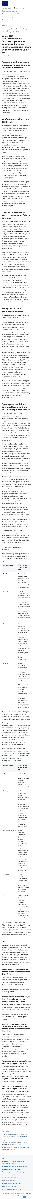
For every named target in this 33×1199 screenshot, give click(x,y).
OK (24, 1197)
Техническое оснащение (9, 1186)
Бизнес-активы (19, 8)
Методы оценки (7, 8)
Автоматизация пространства (11, 1189)
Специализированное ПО (10, 14)
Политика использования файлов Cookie (15, 1166)
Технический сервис (8, 17)
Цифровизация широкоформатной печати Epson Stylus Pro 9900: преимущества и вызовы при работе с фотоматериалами (15, 1145)
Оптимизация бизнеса (9, 11)
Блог (3, 1158)
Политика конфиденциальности (12, 1169)
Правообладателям (8, 1172)
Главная (4, 25)
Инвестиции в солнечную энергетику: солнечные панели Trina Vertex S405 (15, 1134)
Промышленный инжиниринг (12, 20)
